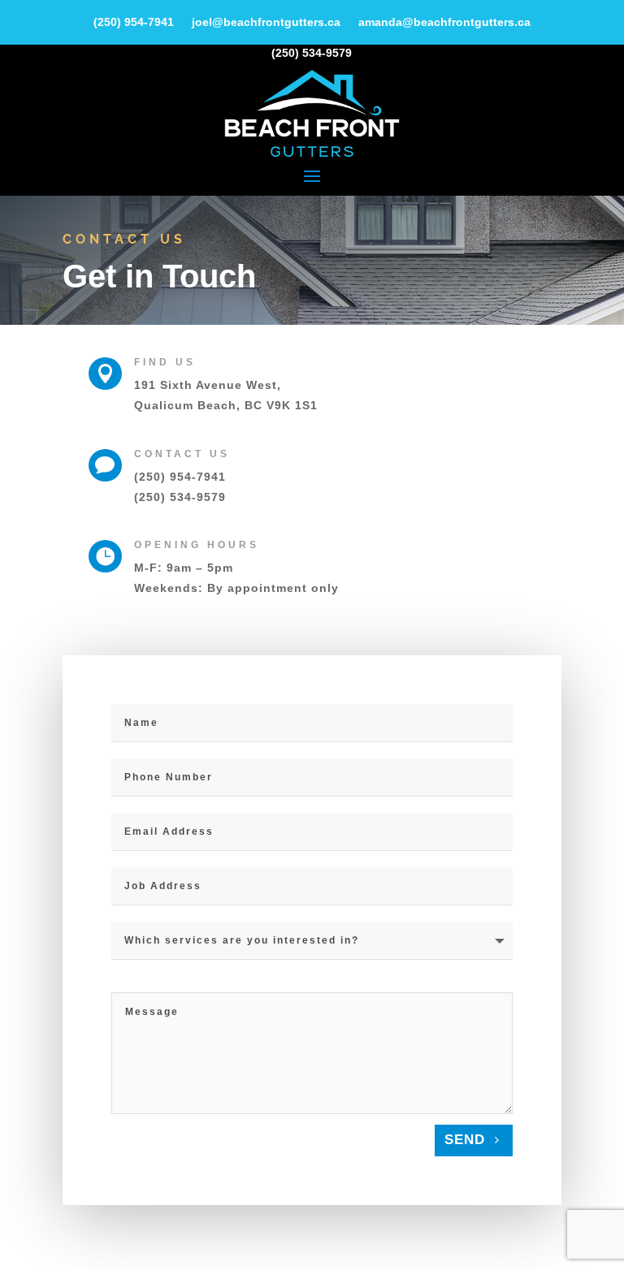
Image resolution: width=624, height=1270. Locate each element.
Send (464, 1139)
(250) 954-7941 (180, 476)
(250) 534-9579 (180, 496)
